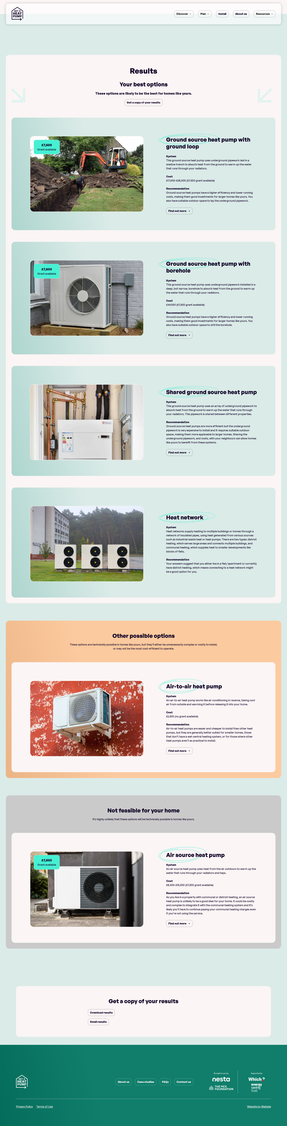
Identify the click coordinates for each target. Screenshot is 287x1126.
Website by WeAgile (259, 1106)
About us (241, 13)
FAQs (165, 1082)
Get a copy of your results (143, 102)
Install (222, 13)
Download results (101, 1012)
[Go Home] (17, 14)
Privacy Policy (24, 1106)
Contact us (183, 1082)
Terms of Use (44, 1106)
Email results (98, 1021)
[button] (184, 13)
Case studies (145, 1082)
